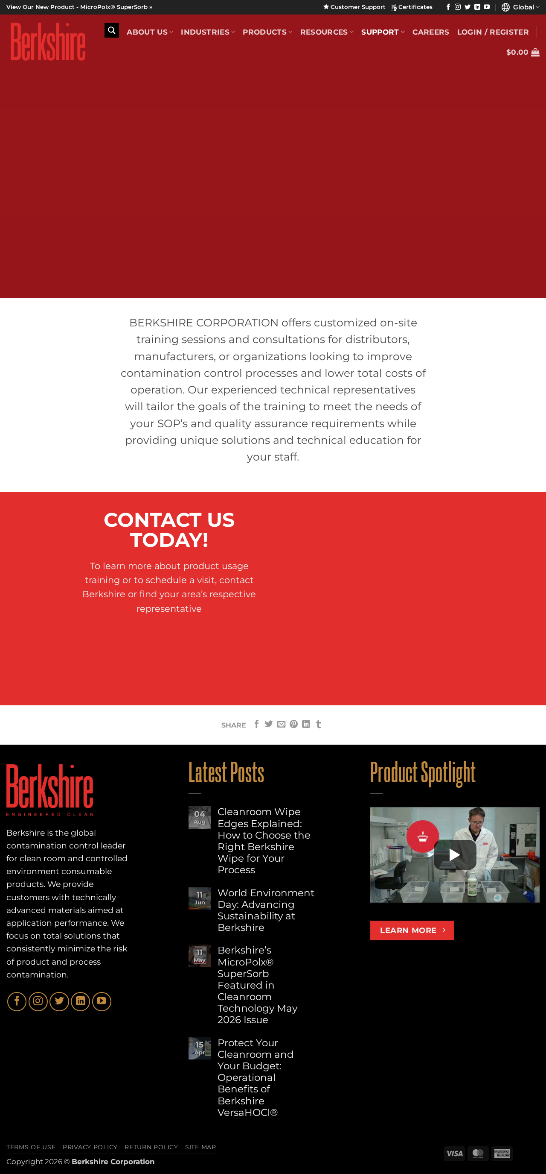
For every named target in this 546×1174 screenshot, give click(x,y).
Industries (205, 32)
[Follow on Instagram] (458, 7)
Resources (324, 32)
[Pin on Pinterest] (294, 724)
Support (380, 32)
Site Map (200, 1147)
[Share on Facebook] (257, 724)
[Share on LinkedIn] (306, 724)
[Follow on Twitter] (467, 7)
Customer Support (360, 6)
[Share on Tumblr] (318, 724)
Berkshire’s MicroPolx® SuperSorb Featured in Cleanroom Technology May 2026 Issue (257, 985)
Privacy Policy (90, 1147)
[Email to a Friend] (281, 724)
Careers (430, 32)
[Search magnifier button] (112, 30)
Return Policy (151, 1147)
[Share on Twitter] (269, 724)
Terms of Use (31, 1147)
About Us (147, 32)
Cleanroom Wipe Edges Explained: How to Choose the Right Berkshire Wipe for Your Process (264, 841)
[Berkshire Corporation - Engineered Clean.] (45, 41)
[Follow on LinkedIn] (477, 7)
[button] (523, 52)
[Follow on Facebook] (448, 7)
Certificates (415, 6)
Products (265, 32)
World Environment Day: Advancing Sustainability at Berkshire (266, 910)
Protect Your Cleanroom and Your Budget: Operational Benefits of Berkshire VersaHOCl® (256, 1077)
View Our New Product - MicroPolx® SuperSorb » (79, 6)
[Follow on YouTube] (487, 7)
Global (522, 7)
